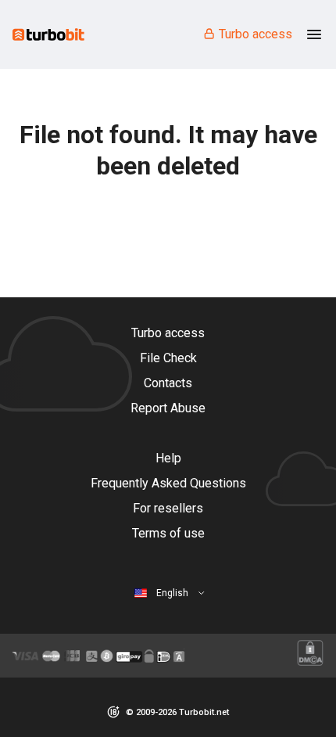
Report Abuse (168, 408)
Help (168, 458)
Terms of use (168, 533)
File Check (168, 358)
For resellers (168, 508)
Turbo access (255, 34)
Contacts (168, 383)
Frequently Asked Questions (168, 483)
